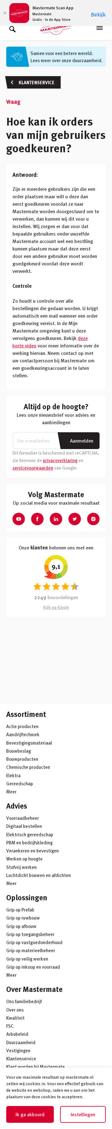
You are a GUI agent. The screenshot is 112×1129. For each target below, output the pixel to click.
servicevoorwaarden (32, 467)
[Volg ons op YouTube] (18, 519)
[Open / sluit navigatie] (99, 28)
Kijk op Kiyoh (56, 607)
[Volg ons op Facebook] (37, 519)
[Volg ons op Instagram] (93, 519)
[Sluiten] (5, 13)
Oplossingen (26, 897)
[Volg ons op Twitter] (74, 519)
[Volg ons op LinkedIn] (56, 519)
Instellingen (83, 1114)
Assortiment (26, 714)
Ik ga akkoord (30, 1114)
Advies (16, 805)
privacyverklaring (60, 460)
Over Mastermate (34, 989)
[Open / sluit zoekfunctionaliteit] (12, 28)
